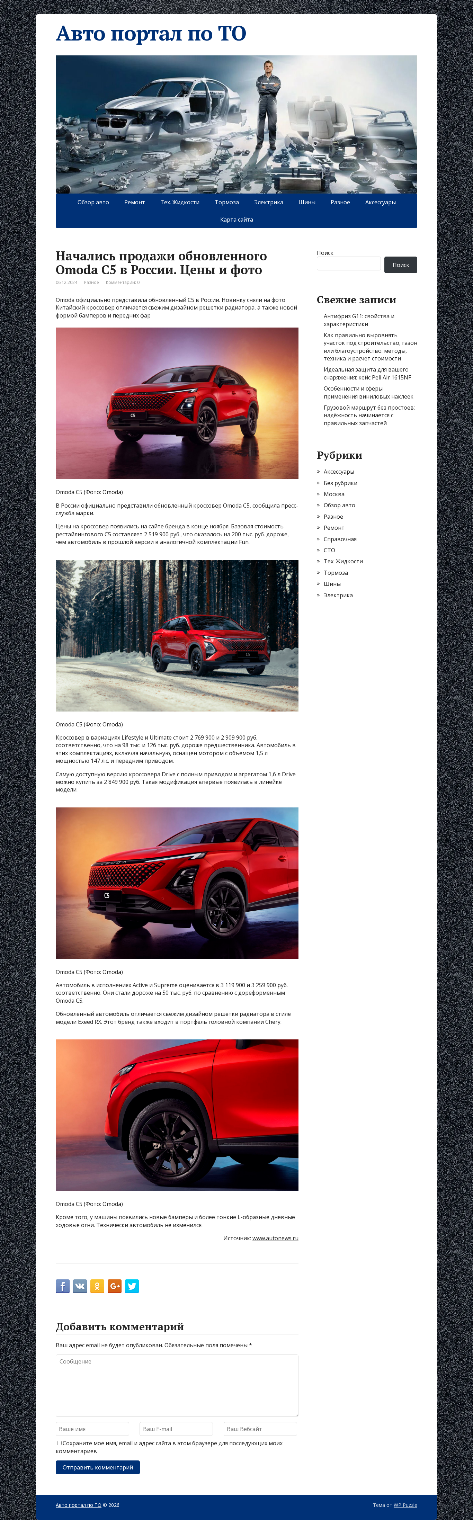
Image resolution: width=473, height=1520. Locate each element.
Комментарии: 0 (123, 282)
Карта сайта (236, 219)
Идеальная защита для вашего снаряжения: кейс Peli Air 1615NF (367, 373)
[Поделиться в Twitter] (132, 1286)
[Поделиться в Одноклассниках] (97, 1286)
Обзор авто (93, 202)
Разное (340, 202)
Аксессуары (380, 202)
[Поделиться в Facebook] (63, 1286)
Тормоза (227, 202)
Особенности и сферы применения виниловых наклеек (368, 392)
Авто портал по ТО (151, 33)
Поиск (325, 253)
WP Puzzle (405, 1505)
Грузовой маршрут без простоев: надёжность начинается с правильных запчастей (369, 415)
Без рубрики (340, 483)
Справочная (340, 539)
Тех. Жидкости (179, 202)
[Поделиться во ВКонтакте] (80, 1286)
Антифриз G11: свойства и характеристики (359, 320)
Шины (306, 202)
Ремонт (134, 202)
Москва (334, 494)
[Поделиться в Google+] (115, 1286)
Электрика (268, 202)
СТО (329, 550)
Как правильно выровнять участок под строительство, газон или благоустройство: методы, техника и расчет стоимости (370, 346)
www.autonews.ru (275, 1238)
